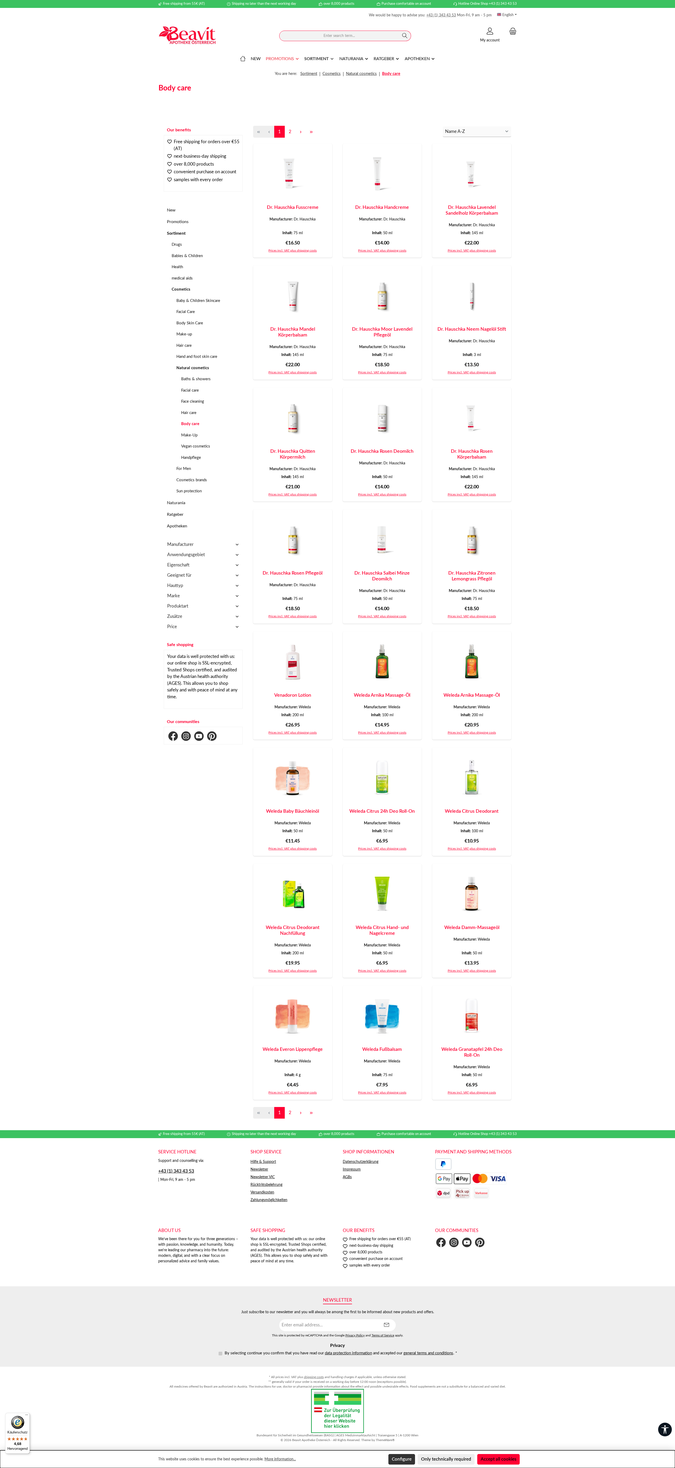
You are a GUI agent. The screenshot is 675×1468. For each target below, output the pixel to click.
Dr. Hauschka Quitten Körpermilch (292, 454)
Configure (402, 1459)
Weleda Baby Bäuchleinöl (292, 811)
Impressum (352, 1169)
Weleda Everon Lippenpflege (293, 1049)
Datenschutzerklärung (360, 1162)
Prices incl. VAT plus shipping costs (292, 250)
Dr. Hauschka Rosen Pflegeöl (292, 573)
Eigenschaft (178, 565)
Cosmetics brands (191, 480)
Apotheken (177, 526)
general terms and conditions (428, 1353)
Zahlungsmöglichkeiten (268, 1200)
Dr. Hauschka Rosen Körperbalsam (472, 454)
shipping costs (314, 1377)
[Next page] (300, 132)
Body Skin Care (189, 323)
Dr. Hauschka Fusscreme (293, 207)
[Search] (405, 36)
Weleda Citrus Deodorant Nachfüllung (293, 930)
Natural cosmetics (192, 368)
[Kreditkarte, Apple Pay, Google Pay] (471, 1179)
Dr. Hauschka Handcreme (382, 207)
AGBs (347, 1177)
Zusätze (174, 616)
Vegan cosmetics (195, 446)
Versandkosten (262, 1192)
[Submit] (386, 1325)
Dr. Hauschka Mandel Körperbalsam (292, 332)
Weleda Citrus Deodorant (472, 811)
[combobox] (339, 36)
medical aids (182, 278)
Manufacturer (180, 544)
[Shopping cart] (511, 31)
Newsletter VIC (262, 1177)
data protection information (348, 1353)
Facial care (190, 390)
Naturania (176, 503)
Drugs (177, 245)
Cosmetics (181, 289)
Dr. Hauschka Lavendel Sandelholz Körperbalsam (472, 210)
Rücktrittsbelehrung (266, 1185)
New (171, 210)
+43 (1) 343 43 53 (441, 15)
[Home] (242, 58)
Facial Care (185, 312)
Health (177, 267)
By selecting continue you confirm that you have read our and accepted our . (341, 1353)
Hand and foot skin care (196, 357)
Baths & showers (196, 379)
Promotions (178, 222)
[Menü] (26, 1416)
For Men (183, 469)
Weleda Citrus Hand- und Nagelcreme (382, 930)
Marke (173, 596)
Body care (190, 424)
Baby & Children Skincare (198, 301)
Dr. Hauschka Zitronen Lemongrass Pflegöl (471, 576)
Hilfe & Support (263, 1162)
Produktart (177, 606)
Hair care (184, 346)
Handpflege (191, 458)
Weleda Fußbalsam (382, 1049)
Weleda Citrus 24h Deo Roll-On (382, 811)
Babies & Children (187, 256)
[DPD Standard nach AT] (443, 1193)
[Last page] (311, 132)
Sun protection (189, 491)
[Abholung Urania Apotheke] (462, 1193)
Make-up (184, 334)
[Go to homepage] (187, 36)
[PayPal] (443, 1164)
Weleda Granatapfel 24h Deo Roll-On (471, 1052)
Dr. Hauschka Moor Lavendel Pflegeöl (382, 332)
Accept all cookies (498, 1459)
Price (172, 626)
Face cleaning (192, 401)
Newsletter (259, 1169)
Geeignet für (179, 575)
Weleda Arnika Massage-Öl (382, 695)
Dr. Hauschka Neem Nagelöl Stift (471, 329)
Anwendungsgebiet (186, 554)
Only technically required (446, 1459)
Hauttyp (175, 585)
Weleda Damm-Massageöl (471, 927)
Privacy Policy (355, 1335)
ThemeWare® (385, 1440)
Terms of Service (383, 1335)
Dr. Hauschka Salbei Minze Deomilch (382, 576)
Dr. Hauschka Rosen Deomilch (382, 451)
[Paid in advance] (481, 1193)
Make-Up (189, 435)
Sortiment (176, 233)
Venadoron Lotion (292, 695)
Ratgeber (175, 514)
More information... (280, 1459)
